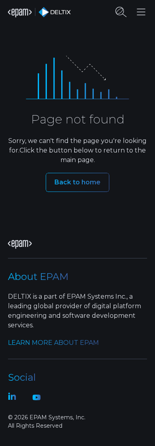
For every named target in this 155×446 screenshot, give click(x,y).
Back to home (77, 182)
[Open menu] (141, 12)
